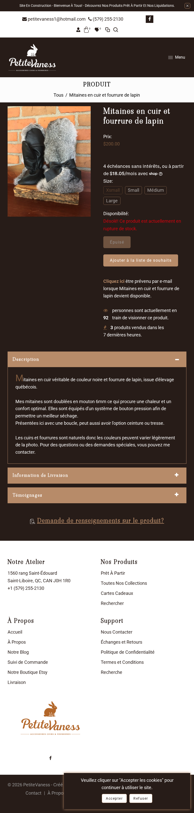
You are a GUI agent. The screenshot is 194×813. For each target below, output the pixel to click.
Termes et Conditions (122, 662)
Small (133, 190)
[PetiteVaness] (32, 57)
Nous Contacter (116, 632)
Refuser (140, 798)
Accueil (15, 632)
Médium (155, 190)
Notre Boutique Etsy (27, 672)
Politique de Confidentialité (128, 652)
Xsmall (113, 190)
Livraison (17, 682)
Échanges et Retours (121, 642)
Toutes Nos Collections (124, 583)
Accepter (114, 798)
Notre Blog (18, 652)
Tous (58, 95)
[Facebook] (149, 19)
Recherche (111, 672)
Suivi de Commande (28, 662)
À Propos (17, 642)
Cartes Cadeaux (117, 593)
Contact (33, 793)
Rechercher (112, 603)
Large (112, 200)
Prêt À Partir (113, 573)
